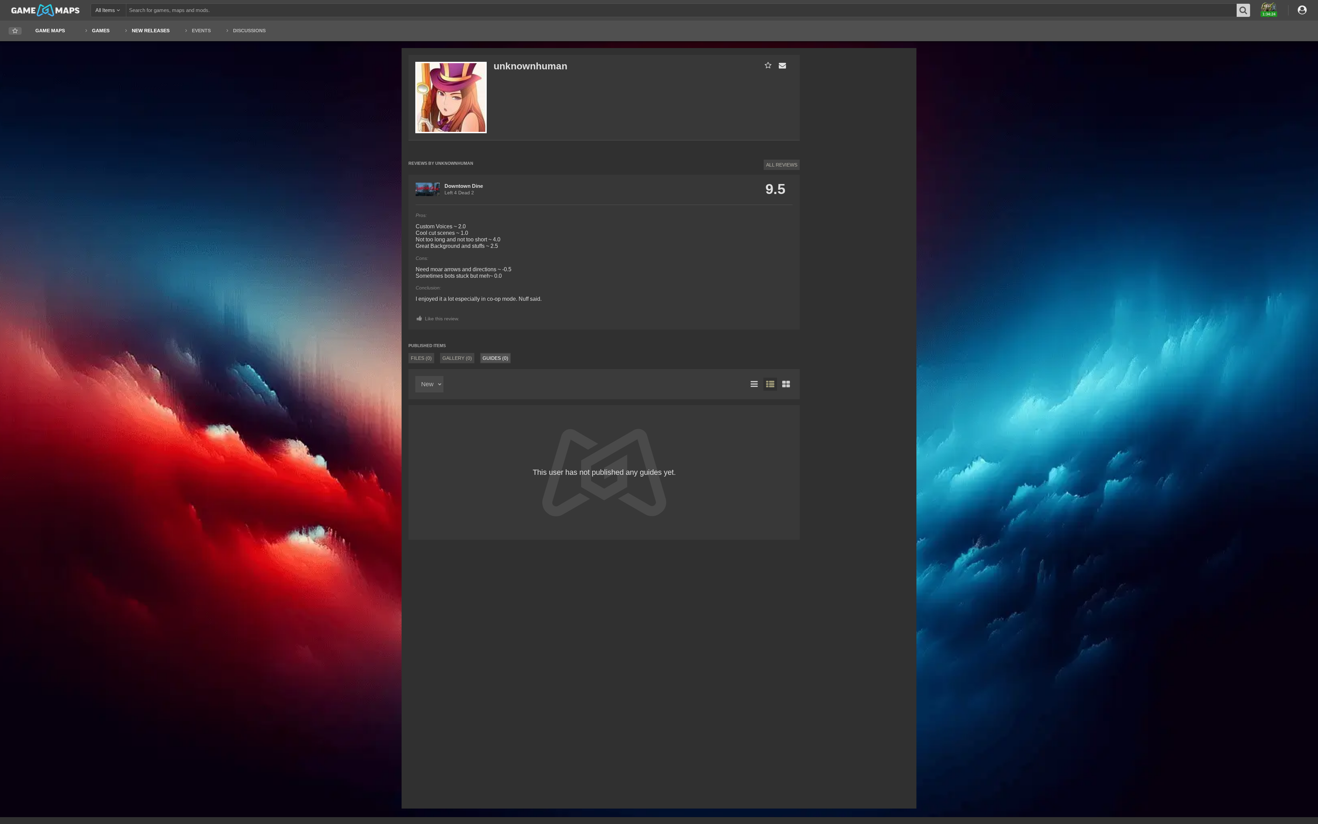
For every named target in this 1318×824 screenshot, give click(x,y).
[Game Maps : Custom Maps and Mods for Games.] (45, 10)
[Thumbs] (786, 384)
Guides (495, 358)
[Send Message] (781, 65)
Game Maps (50, 30)
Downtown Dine (463, 186)
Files (421, 358)
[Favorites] (15, 31)
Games (100, 30)
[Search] (1243, 10)
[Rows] (770, 384)
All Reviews (781, 165)
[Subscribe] (767, 65)
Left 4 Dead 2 (459, 192)
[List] (754, 384)
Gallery (457, 358)
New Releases (151, 30)
